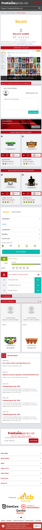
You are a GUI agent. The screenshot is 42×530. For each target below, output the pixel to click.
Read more (36, 127)
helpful (24, 325)
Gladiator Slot (27, 198)
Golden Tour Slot (7, 198)
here (30, 528)
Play (38, 280)
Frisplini (3, 325)
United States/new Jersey (24, 44)
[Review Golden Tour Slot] (10, 182)
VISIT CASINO (21, 252)
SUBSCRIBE (34, 440)
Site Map (38, 520)
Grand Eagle (12, 290)
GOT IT (37, 526)
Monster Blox (6, 159)
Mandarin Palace (14, 285)
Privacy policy (29, 520)
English (4, 224)
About (3, 520)
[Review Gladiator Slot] (31, 182)
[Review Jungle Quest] (31, 144)
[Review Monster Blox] (10, 144)
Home (2, 13)
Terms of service (18, 520)
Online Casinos (10, 13)
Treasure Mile (13, 280)
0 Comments (22, 40)
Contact (9, 520)
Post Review (33, 112)
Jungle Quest (27, 159)
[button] (38, 301)
